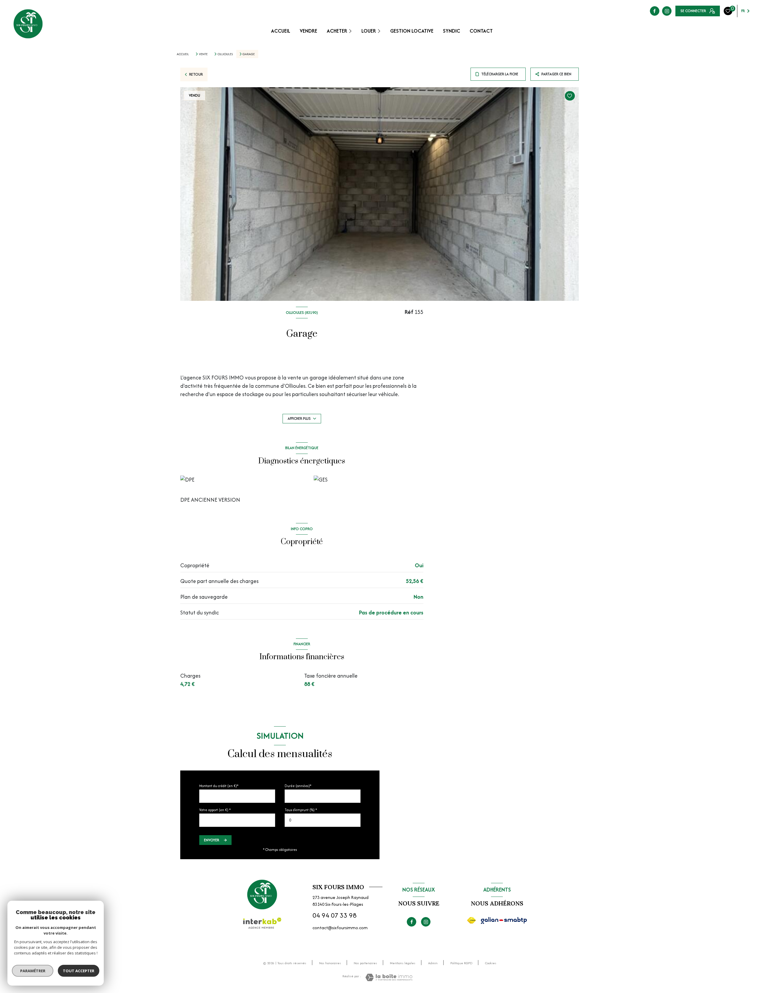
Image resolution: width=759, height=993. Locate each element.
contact (481, 31)
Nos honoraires (330, 963)
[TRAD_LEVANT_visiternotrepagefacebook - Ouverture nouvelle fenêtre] (654, 11)
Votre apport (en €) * (215, 809)
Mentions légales (402, 963)
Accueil (280, 31)
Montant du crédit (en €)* (218, 785)
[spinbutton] (323, 820)
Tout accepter (78, 970)
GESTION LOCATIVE (411, 31)
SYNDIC (451, 31)
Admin (433, 963)
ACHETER (337, 31)
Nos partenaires (365, 963)
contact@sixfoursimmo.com (340, 927)
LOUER (368, 31)
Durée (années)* (298, 785)
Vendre (308, 31)
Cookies (490, 963)
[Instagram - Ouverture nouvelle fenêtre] (667, 11)
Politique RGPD (461, 963)
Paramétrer (32, 970)
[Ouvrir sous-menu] (351, 31)
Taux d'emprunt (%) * (301, 809)
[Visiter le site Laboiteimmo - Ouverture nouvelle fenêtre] (389, 977)
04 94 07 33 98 (334, 915)
